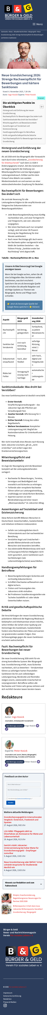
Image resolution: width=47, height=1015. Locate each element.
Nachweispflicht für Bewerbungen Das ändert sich (22, 116)
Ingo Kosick (13, 94)
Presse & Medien (9, 1002)
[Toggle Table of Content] (40, 107)
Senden (10, 803)
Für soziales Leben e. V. (21, 935)
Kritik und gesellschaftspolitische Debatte (19, 135)
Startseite (4, 32)
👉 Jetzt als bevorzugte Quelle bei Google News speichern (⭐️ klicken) (23, 305)
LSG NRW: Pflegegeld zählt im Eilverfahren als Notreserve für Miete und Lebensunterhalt (23, 834)
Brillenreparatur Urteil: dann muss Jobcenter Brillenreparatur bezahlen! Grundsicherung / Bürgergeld (28, 909)
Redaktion (7, 999)
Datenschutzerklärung (23, 798)
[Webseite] (6, 729)
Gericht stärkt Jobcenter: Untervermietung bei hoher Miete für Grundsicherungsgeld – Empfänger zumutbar (21, 849)
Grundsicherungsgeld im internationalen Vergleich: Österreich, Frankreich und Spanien (23, 820)
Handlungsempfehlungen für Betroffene (19, 132)
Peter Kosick (30, 94)
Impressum (7, 993)
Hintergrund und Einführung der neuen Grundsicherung (18, 112)
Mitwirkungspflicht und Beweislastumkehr (20, 123)
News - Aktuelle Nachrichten (18, 32)
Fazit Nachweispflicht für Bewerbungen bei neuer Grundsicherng (22, 140)
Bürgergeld (32, 32)
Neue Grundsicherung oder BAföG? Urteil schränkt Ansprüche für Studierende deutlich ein (23, 865)
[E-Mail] (37, 725)
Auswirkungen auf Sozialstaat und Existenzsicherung (16, 127)
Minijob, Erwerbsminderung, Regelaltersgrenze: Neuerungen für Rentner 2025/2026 (27, 898)
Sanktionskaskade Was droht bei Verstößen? (20, 119)
